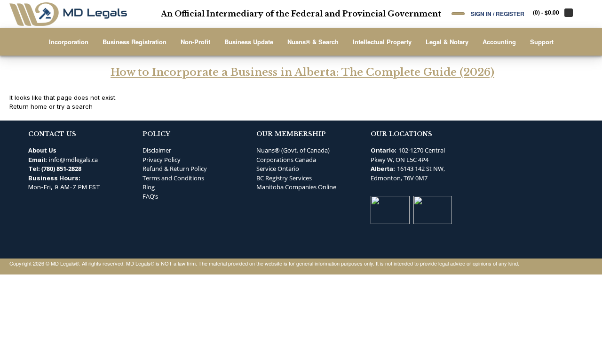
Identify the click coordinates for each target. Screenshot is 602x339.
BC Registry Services (284, 178)
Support (542, 41)
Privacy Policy (162, 159)
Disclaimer (157, 150)
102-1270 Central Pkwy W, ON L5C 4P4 (408, 155)
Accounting (499, 41)
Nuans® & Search (313, 41)
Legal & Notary (447, 41)
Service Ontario (277, 168)
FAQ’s (150, 196)
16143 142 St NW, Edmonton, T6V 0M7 (408, 173)
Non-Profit (195, 41)
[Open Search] (458, 13)
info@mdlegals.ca (73, 159)
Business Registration (134, 41)
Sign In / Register (497, 13)
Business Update (248, 41)
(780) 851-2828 (61, 168)
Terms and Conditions (173, 178)
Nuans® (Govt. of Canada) (293, 150)
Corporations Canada (286, 159)
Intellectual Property (382, 41)
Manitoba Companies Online (296, 187)
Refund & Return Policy (175, 168)
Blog (149, 187)
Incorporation (68, 41)
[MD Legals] (68, 14)
